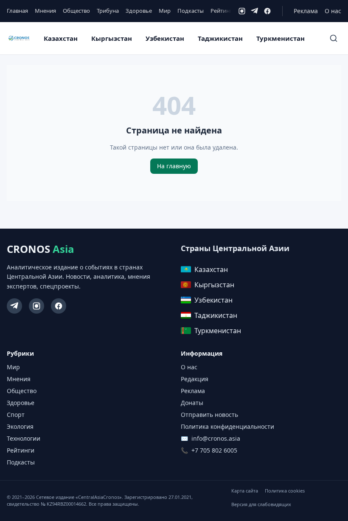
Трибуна (108, 10)
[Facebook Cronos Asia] (58, 306)
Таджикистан (220, 38)
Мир (165, 10)
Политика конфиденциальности (227, 426)
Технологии (23, 438)
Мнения (45, 10)
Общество (76, 10)
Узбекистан (165, 38)
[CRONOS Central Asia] (19, 38)
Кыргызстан (111, 38)
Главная (17, 10)
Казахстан (61, 38)
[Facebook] (267, 11)
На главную (174, 166)
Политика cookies (285, 490)
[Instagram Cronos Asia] (36, 306)
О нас (333, 11)
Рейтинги (223, 10)
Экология (20, 426)
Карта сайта (244, 490)
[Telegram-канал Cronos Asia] (14, 306)
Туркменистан (280, 38)
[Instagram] (242, 11)
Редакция (194, 379)
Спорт (16, 415)
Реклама (306, 11)
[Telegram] (254, 11)
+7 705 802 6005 (214, 450)
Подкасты (190, 10)
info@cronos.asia (215, 438)
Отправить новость (209, 415)
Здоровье (139, 10)
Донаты (192, 403)
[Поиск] (333, 38)
